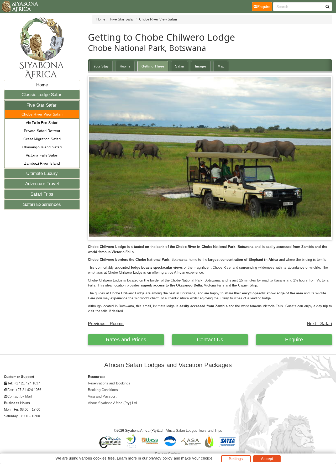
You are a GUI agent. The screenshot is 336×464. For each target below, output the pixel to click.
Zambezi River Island (42, 163)
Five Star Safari (42, 105)
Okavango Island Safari (42, 147)
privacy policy (160, 458)
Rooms (125, 66)
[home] (19, 6)
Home (42, 84)
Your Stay (101, 66)
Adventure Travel (42, 183)
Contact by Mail (19, 396)
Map (221, 66)
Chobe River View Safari (42, 114)
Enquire (294, 339)
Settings (236, 458)
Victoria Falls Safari (42, 155)
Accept (267, 458)
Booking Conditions (103, 390)
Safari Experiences (42, 204)
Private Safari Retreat (42, 131)
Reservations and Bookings (109, 383)
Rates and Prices (126, 339)
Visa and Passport (102, 396)
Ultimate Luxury (42, 173)
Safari (179, 66)
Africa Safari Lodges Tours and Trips (194, 430)
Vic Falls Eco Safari (42, 123)
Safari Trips (41, 194)
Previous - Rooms (106, 323)
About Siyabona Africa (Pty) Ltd (112, 403)
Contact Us (210, 339)
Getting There (152, 66)
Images (201, 66)
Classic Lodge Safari (42, 94)
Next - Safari (319, 323)
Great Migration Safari (42, 139)
